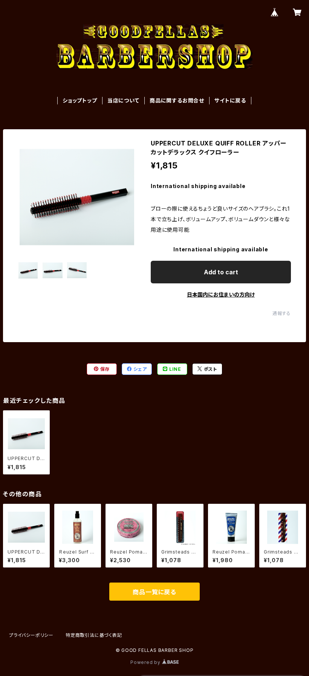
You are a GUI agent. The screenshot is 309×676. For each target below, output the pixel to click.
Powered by (146, 662)
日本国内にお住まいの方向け (221, 294)
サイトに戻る (230, 100)
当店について (123, 100)
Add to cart (221, 272)
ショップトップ (80, 100)
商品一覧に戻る (154, 592)
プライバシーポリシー (31, 635)
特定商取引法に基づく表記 (94, 635)
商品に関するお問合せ (177, 100)
